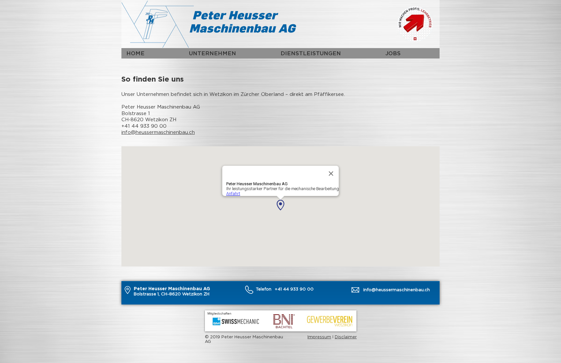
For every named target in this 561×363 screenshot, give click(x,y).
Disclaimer (346, 336)
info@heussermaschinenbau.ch (158, 132)
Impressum (319, 336)
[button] (229, 53)
